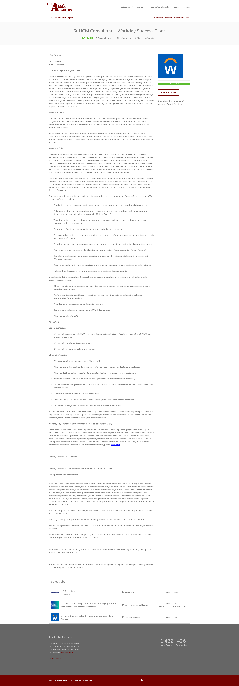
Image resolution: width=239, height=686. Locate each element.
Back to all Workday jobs (61, 17)
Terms (51, 658)
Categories (125, 7)
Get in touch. (67, 652)
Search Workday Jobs (160, 7)
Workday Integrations (170, 101)
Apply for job (168, 92)
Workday (151, 38)
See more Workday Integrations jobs (171, 17)
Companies (141, 7)
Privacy (59, 658)
